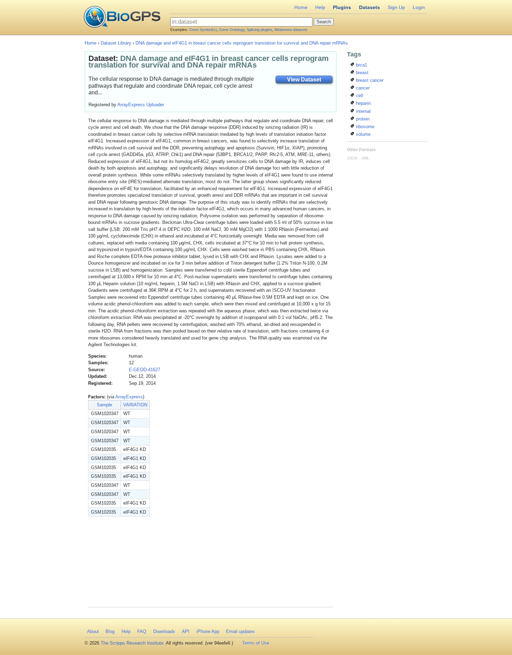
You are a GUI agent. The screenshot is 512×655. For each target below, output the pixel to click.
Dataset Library (116, 43)
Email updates (240, 631)
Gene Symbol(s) (203, 30)
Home (301, 7)
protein (362, 119)
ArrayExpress (129, 396)
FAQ (141, 631)
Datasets (369, 7)
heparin (363, 103)
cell (359, 95)
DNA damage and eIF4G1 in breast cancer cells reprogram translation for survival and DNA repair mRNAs (241, 43)
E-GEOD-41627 (144, 369)
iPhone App (207, 631)
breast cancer (369, 80)
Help (320, 7)
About (93, 631)
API (185, 631)
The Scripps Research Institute (132, 643)
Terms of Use (255, 643)
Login (419, 7)
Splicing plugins (259, 30)
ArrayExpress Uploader (140, 104)
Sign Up (396, 7)
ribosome (364, 126)
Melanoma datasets (291, 30)
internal (363, 111)
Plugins (342, 7)
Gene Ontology (232, 30)
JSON (352, 158)
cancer (362, 88)
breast (362, 72)
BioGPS (122, 17)
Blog (110, 631)
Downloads (164, 631)
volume (363, 134)
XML (365, 158)
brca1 (361, 65)
